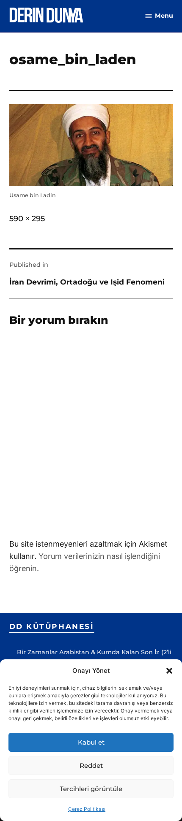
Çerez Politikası (86, 809)
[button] (169, 671)
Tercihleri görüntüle (91, 789)
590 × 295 (27, 218)
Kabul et (91, 742)
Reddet (91, 765)
